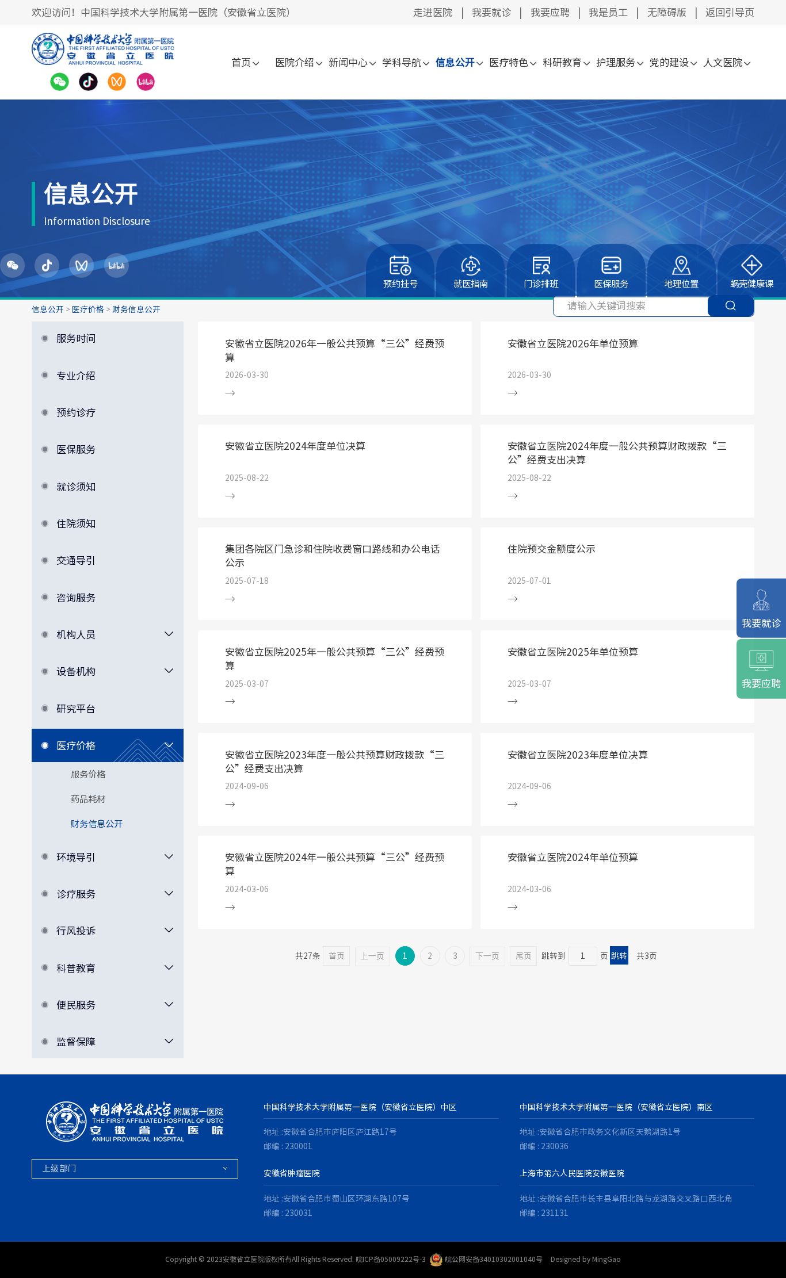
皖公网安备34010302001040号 (494, 1259)
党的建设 (669, 62)
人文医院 (722, 62)
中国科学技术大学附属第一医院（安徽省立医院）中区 (360, 1107)
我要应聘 (550, 12)
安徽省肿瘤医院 (292, 1173)
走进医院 (432, 12)
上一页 (372, 956)
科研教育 (562, 62)
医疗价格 (88, 309)
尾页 (524, 956)
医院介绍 (294, 62)
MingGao (606, 1259)
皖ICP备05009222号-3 (391, 1259)
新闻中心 (348, 62)
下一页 (487, 956)
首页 (241, 62)
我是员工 (608, 12)
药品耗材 (88, 798)
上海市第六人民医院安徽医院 (572, 1173)
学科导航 (401, 62)
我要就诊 (491, 12)
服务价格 (88, 774)
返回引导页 (729, 12)
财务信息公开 (136, 309)
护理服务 (615, 62)
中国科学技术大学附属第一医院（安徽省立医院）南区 (616, 1107)
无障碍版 (666, 12)
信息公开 (455, 62)
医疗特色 (508, 62)
